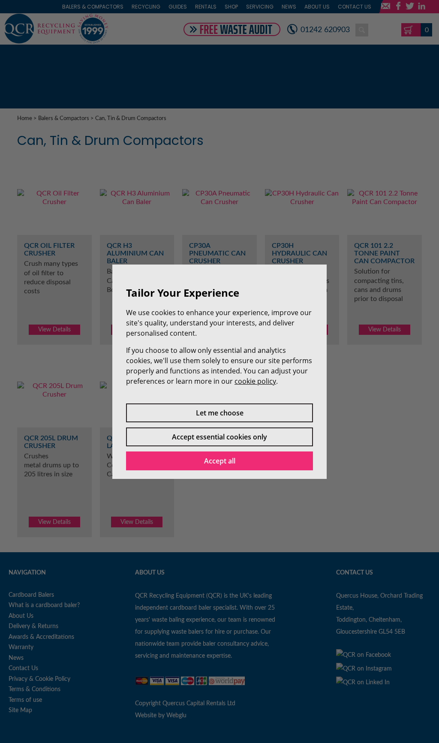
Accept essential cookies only (219, 437)
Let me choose (220, 413)
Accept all (219, 461)
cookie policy (255, 381)
